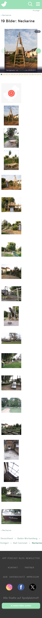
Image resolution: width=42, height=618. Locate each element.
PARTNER (29, 567)
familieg (22, 70)
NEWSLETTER (33, 558)
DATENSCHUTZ (17, 576)
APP (4, 558)
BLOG (22, 558)
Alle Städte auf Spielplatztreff (21, 597)
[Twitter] (32, 589)
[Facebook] (21, 589)
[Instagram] (9, 589)
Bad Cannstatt (20, 542)
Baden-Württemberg (27, 538)
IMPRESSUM (33, 576)
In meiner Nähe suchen (21, 606)
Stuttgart (4, 542)
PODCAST (13, 558)
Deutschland (7, 538)
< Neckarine (6, 15)
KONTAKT (13, 567)
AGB (5, 576)
